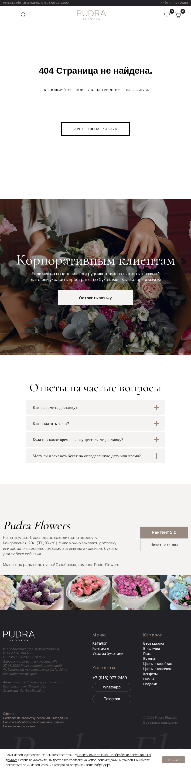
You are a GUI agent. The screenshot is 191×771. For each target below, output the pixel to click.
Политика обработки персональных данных (33, 722)
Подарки (150, 684)
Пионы (148, 679)
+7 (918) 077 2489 (174, 2)
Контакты (100, 648)
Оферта (8, 713)
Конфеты (150, 674)
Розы (147, 654)
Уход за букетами (107, 653)
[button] (95, 297)
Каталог (99, 643)
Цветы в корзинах (157, 669)
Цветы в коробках (157, 664)
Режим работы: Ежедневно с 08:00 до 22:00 (36, 2)
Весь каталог (153, 643)
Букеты (149, 658)
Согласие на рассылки (19, 726)
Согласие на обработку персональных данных (35, 718)
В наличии (151, 648)
